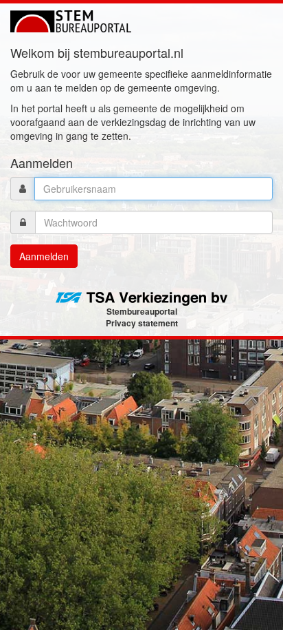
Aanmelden (44, 256)
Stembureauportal (141, 311)
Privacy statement (142, 323)
